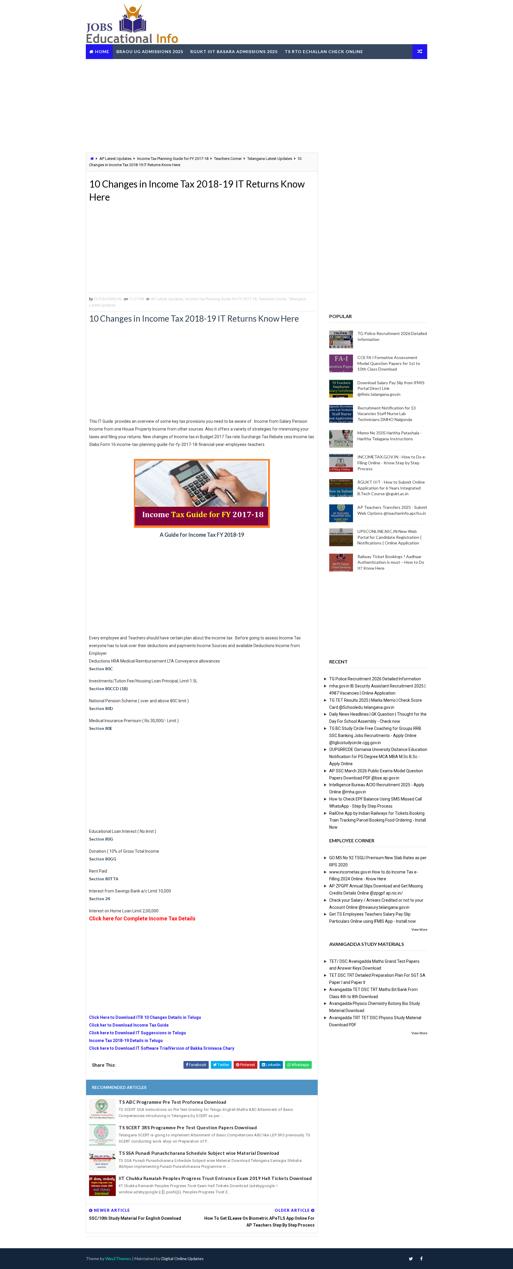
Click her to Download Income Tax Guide (129, 1025)
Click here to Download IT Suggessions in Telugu (137, 1032)
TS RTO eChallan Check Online (324, 51)
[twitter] (410, 1258)
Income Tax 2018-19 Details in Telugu (126, 1040)
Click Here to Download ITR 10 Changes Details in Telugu (145, 1017)
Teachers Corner (228, 158)
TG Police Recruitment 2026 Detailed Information (375, 678)
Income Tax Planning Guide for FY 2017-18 (172, 158)
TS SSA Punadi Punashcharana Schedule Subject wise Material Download (199, 1153)
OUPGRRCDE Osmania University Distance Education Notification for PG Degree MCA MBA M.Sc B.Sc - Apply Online (378, 756)
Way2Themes (118, 1258)
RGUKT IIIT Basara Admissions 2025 (234, 51)
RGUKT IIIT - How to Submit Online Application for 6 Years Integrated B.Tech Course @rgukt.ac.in (391, 487)
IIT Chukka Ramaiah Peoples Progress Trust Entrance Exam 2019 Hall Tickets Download (215, 1178)
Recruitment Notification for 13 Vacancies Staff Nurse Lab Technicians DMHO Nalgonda (386, 413)
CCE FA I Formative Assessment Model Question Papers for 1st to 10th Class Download (388, 363)
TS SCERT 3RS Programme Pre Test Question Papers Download (188, 1127)
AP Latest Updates (115, 158)
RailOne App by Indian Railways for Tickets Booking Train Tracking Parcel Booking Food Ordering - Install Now (377, 820)
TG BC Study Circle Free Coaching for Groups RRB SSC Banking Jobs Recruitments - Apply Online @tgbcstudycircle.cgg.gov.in (375, 735)
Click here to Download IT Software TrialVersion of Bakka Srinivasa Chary (161, 1048)
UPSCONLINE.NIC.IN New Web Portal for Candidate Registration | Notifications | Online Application (389, 537)
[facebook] (421, 1258)
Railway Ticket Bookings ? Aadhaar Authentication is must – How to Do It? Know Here (390, 562)
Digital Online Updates (183, 1258)
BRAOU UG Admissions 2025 (149, 51)
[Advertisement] (256, 105)
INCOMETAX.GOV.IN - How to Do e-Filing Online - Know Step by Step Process (391, 462)
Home (102, 51)
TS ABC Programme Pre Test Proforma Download (173, 1102)
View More (419, 930)
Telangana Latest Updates (269, 158)
